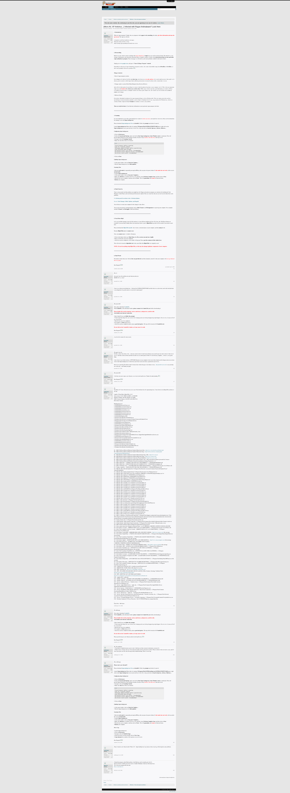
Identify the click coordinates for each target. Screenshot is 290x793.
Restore (126, 201)
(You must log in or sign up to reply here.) (166, 777)
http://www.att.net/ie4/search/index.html (155, 450)
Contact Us (164, 789)
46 (111, 42)
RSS (174, 789)
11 (111, 283)
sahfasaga (106, 391)
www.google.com (124, 63)
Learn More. (160, 23)
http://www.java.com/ (152, 458)
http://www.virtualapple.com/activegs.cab (136, 569)
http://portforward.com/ (161, 364)
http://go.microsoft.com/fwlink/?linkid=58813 (124, 572)
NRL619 (106, 765)
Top (172, 789)
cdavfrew (129, 28)
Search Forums (106, 9)
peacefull (106, 276)
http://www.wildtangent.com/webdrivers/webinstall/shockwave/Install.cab (130, 575)
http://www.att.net (154, 454)
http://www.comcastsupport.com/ (157, 540)
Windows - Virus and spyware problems (116, 28)
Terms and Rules (172, 791)
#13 (173, 770)
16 (111, 772)
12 (111, 296)
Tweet (104, 782)
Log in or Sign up (171, 1)
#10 (173, 654)
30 (111, 770)
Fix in (127, 198)
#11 (173, 742)
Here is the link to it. (118, 766)
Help (167, 789)
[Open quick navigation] (173, 19)
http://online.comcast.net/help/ (154, 544)
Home (170, 789)
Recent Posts (113, 9)
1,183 (111, 40)
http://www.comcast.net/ (150, 456)
